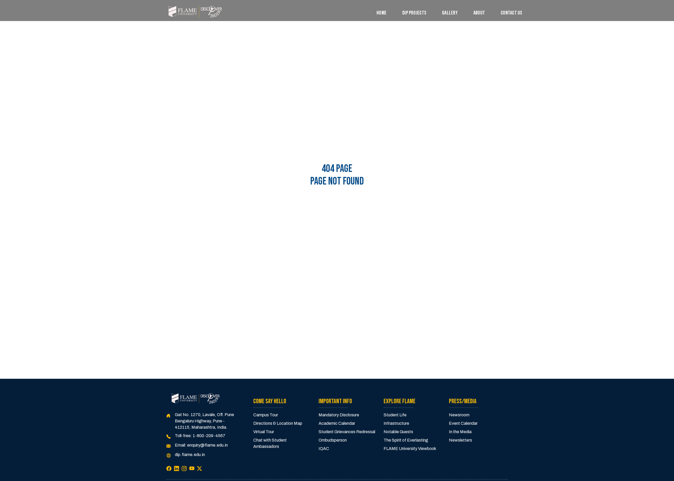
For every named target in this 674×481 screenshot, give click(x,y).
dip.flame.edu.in (190, 454)
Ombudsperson (333, 440)
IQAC (324, 448)
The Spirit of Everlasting (406, 440)
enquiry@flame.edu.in (207, 445)
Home (381, 13)
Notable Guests (398, 431)
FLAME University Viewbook (410, 448)
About (479, 13)
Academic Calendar (337, 423)
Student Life (395, 415)
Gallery (450, 13)
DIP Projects (414, 13)
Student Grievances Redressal (347, 431)
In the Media (460, 431)
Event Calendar (463, 423)
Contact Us (511, 13)
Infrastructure (396, 423)
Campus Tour (265, 415)
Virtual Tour (263, 431)
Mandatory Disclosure (339, 415)
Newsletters (460, 440)
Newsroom (459, 415)
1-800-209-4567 (209, 435)
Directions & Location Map (277, 423)
